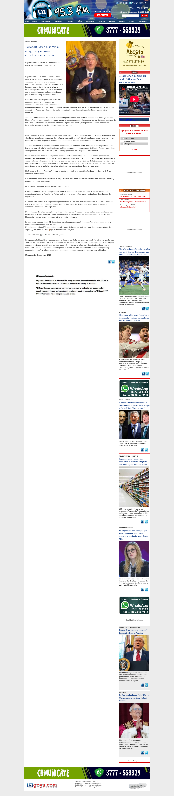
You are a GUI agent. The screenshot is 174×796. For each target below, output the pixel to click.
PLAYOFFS (122, 313)
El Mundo (102, 21)
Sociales (122, 21)
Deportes (112, 21)
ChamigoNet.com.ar (97, 787)
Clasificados (143, 21)
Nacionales (58, 21)
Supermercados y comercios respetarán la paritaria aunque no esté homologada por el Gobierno (133, 461)
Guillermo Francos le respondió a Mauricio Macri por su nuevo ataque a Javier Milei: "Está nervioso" (134, 405)
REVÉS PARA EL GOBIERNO (128, 456)
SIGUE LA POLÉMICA (126, 400)
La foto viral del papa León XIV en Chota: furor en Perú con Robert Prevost (134, 698)
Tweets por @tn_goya (129, 119)
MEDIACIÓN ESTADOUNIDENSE (129, 627)
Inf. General (90, 21)
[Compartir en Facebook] (110, 263)
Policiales (70, 21)
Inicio (27, 21)
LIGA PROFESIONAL (126, 247)
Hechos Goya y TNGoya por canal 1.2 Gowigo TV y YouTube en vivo (132, 79)
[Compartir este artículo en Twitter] (113, 263)
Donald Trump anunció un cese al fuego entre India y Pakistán (133, 631)
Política (79, 21)
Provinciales (46, 21)
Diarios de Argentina (134, 760)
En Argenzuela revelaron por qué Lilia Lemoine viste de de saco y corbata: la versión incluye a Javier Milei (133, 534)
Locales (34, 21)
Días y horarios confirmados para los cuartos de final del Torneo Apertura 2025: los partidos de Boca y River (134, 252)
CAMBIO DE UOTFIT (126, 528)
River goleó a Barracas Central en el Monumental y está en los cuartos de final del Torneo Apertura (134, 318)
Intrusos (131, 21)
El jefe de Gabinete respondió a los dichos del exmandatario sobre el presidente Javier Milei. (133, 443)
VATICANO (122, 692)
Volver (71, 302)
